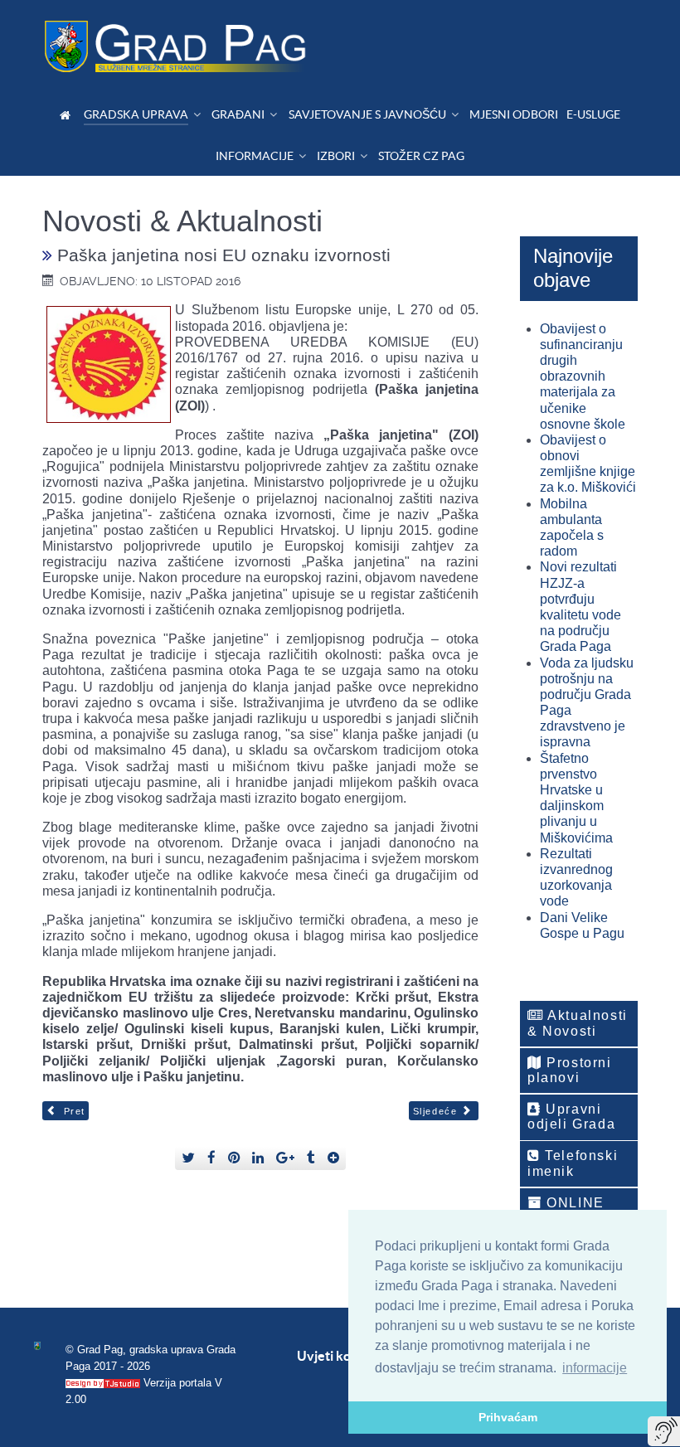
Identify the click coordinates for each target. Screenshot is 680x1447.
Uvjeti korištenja (347, 1355)
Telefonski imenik (572, 1163)
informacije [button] (594, 1368)
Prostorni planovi (569, 1070)
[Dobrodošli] (67, 114)
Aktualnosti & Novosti (577, 1022)
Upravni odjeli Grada (571, 1116)
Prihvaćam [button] (507, 1417)
